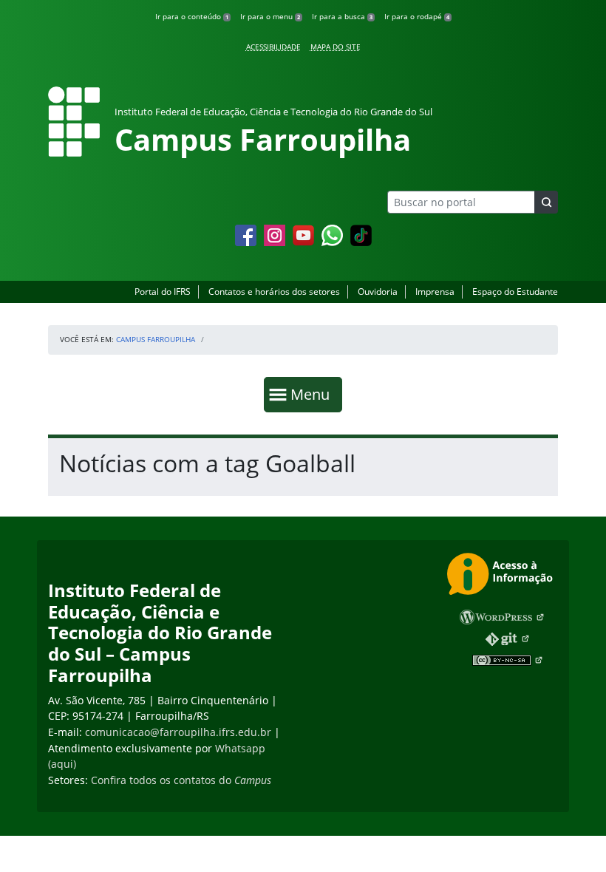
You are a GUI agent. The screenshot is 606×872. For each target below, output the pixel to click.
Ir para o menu (270, 16)
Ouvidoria (378, 291)
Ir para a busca (342, 16)
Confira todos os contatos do (181, 780)
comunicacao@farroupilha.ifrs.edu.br (178, 732)
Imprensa (434, 291)
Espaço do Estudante (515, 291)
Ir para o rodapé (416, 16)
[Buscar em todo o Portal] (546, 202)
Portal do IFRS (163, 291)
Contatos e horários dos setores (274, 291)
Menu (313, 394)
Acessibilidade (273, 46)
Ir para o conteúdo (191, 16)
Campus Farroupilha (155, 339)
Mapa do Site (335, 46)
